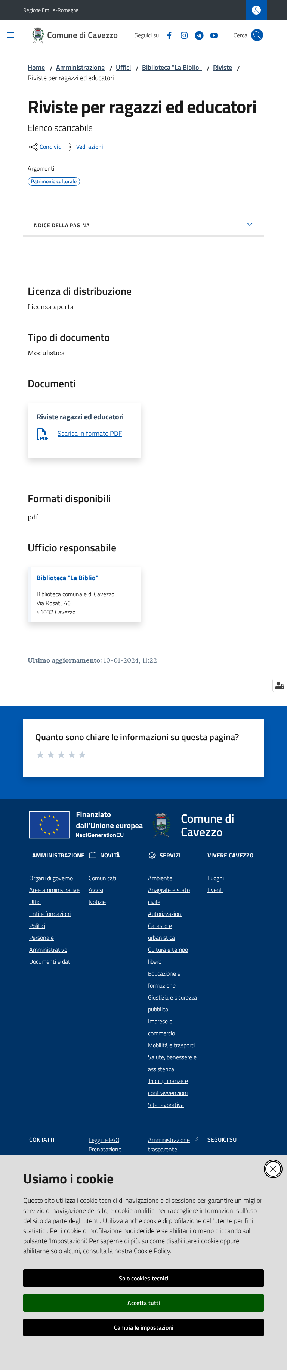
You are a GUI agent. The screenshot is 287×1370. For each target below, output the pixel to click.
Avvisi (96, 889)
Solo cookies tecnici (144, 1278)
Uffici (123, 67)
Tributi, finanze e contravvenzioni (168, 1086)
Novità (110, 855)
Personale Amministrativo (48, 943)
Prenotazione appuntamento (107, 1154)
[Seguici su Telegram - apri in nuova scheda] (196, 34)
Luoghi (215, 877)
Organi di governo (51, 877)
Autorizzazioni (165, 913)
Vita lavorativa (166, 1104)
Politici (37, 925)
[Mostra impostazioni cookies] (279, 685)
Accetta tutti (143, 1302)
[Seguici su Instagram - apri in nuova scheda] (181, 34)
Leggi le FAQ (104, 1139)
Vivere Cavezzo (230, 855)
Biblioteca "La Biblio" (172, 67)
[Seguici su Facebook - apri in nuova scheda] (166, 34)
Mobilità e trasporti (171, 1045)
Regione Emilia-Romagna (50, 10)
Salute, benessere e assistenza (172, 1062)
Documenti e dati (50, 961)
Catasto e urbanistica (161, 931)
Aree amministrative (54, 889)
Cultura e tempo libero (168, 955)
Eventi (215, 889)
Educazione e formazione (164, 979)
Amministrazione (80, 67)
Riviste (222, 67)
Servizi (170, 855)
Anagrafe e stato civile (169, 895)
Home (36, 67)
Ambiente (160, 877)
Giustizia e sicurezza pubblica (172, 1003)
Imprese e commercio (161, 1027)
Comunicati (102, 877)
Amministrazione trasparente (169, 1144)
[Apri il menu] (10, 35)
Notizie (97, 901)
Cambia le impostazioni (143, 1327)
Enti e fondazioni (50, 913)
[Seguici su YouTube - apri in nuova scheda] (211, 34)
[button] (257, 35)
